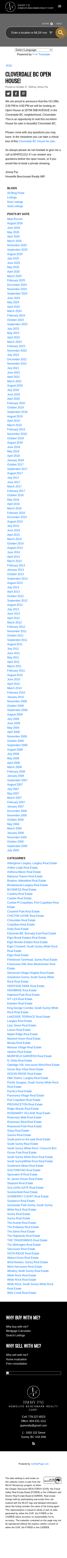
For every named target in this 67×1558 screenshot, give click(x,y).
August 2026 (15, 223)
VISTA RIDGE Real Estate (23, 1253)
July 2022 (13, 354)
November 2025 (17, 245)
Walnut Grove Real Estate (23, 1257)
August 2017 (15, 473)
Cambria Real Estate (20, 893)
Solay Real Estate (18, 1130)
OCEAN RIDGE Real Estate (24, 1073)
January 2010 (15, 697)
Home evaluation (16, 1359)
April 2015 (13, 534)
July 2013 (13, 587)
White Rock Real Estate (21, 1275)
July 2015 (13, 525)
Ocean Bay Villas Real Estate (25, 1069)
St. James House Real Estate (25, 1178)
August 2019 (15, 416)
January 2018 (15, 460)
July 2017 (13, 477)
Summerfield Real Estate (22, 1192)
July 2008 (13, 753)
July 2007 (13, 789)
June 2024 (13, 298)
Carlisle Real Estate (19, 898)
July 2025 (13, 258)
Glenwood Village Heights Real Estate (30, 972)
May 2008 (13, 758)
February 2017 (16, 490)
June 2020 (13, 394)
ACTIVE (45, 24)
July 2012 (13, 609)
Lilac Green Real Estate (21, 1025)
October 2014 (15, 543)
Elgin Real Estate (18, 955)
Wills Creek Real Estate (21, 1292)
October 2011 (15, 635)
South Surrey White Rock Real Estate (30, 1157)
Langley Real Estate (19, 1021)
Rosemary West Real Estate (24, 1121)
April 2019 (13, 420)
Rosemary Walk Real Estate (24, 1117)
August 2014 (15, 547)
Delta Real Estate (18, 929)
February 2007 (16, 802)
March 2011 (14, 666)
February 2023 (16, 346)
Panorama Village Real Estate (25, 1095)
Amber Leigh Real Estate (22, 867)
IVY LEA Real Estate (19, 999)
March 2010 (14, 688)
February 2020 (16, 403)
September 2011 (17, 640)
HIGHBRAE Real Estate (22, 990)
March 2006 (14, 828)
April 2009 (13, 732)
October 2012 (15, 596)
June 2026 (13, 227)
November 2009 (17, 701)
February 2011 (16, 670)
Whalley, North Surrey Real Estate (28, 1270)
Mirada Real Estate (19, 1042)
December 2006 (17, 810)
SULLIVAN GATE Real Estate (25, 1187)
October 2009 (15, 705)
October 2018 (15, 438)
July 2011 (13, 648)
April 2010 (13, 683)
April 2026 (13, 236)
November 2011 (17, 631)
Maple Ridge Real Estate (22, 1034)
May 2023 (13, 333)
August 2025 (15, 254)
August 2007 (15, 784)
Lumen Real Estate (19, 1029)
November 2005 (17, 837)
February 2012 (16, 626)
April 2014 (13, 556)
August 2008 (15, 749)
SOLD (59, 24)
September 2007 (17, 780)
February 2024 (16, 315)
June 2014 (13, 552)
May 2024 (13, 302)
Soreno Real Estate (19, 1135)
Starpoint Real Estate (20, 1183)
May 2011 (13, 657)
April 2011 (13, 661)
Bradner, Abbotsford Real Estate (26, 880)
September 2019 (17, 411)
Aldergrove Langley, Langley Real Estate (32, 863)
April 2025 (13, 271)
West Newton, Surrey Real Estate (27, 1262)
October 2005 (15, 841)
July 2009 (13, 718)
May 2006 (13, 824)
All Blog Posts (15, 193)
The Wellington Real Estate (24, 1244)
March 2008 (14, 767)
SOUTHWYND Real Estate (24, 1170)
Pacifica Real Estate (19, 1091)
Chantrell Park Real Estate (23, 911)
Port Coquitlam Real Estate (23, 1100)
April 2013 (13, 591)
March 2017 (14, 486)
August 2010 (15, 675)
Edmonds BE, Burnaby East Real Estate (31, 933)
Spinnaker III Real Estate (22, 1174)
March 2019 (14, 425)
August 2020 (15, 385)
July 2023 (13, 328)
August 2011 (15, 644)
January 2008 (15, 775)
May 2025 (13, 267)
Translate (44, 54)
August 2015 (15, 521)
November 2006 (17, 815)
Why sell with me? (17, 1354)
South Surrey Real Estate (22, 1143)
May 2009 (13, 727)
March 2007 (14, 797)
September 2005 (17, 846)
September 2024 (17, 293)
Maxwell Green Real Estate (24, 1038)
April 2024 (13, 306)
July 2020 (13, 390)
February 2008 (16, 771)
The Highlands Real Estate (23, 1235)
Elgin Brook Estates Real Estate (26, 937)
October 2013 (15, 574)
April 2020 (13, 398)
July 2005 (13, 850)
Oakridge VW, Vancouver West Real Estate (33, 1064)
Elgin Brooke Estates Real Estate (27, 942)
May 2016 (13, 499)
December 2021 (17, 359)
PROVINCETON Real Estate (25, 1104)
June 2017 (13, 482)
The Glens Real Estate (21, 1231)
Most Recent (15, 219)
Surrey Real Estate (18, 1214)
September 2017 (17, 469)
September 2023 (17, 324)
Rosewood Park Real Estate (24, 1126)
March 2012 (14, 622)
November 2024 (17, 289)
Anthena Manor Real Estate (24, 871)
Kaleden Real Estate (19, 1003)
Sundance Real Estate (21, 1200)
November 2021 (17, 363)
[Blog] (33, 1443)
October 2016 (15, 495)
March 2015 (14, 539)
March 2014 (14, 561)
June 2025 (13, 262)
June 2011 (13, 653)
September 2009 (17, 710)
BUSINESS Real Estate (21, 889)
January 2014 (15, 569)
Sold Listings (15, 206)
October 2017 (15, 464)
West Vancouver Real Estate (24, 1266)
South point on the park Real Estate (28, 1139)
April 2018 (13, 455)
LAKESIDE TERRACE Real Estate (28, 1016)
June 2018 (13, 447)
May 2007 (13, 793)
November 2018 (17, 433)
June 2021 (13, 372)
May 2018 (13, 451)
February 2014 (16, 565)
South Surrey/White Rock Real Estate (30, 1161)
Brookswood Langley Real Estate (27, 885)
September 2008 (17, 745)
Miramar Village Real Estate (24, 1047)
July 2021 (13, 368)
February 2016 (16, 512)
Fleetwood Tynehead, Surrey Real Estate (32, 959)
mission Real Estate (19, 1051)
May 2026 (13, 232)
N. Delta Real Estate (19, 1060)
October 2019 (15, 407)
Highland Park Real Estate (23, 994)
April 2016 (13, 503)
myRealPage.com (40, 1464)
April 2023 (13, 337)
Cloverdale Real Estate (21, 920)
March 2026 (14, 241)
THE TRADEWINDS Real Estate (27, 1240)
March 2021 (14, 381)
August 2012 (15, 604)
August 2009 (15, 714)
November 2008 (17, 736)
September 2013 (17, 578)
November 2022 (17, 350)
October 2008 (15, 740)
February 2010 (16, 692)
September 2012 (17, 600)
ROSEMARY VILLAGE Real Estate (28, 1113)
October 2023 (15, 319)
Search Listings (15, 1335)
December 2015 (17, 517)
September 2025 (17, 249)
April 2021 (13, 376)
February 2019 (16, 429)
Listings (12, 197)
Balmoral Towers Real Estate (25, 876)
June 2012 (13, 613)
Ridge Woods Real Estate (23, 1108)
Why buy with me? (17, 1326)
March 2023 (14, 341)
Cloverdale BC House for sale (37, 141)
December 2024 (17, 284)
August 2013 (15, 582)
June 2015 (13, 530)
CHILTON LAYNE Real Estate (25, 915)
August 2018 (15, 442)
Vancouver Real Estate (21, 1249)
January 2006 (15, 832)
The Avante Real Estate (21, 1222)
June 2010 (13, 679)
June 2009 (13, 723)
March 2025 (14, 276)
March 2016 (14, 508)
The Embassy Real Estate (23, 1227)
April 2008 (13, 762)
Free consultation (16, 1363)
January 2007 (15, 806)
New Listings (15, 201)
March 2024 (14, 311)
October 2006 (15, 819)
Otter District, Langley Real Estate (27, 1078)
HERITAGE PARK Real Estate (25, 986)
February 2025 (16, 280)
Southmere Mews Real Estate (25, 1165)
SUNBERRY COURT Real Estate (28, 1196)
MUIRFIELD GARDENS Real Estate (29, 1056)
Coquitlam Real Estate (21, 924)
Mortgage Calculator (18, 1330)
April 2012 (13, 618)
